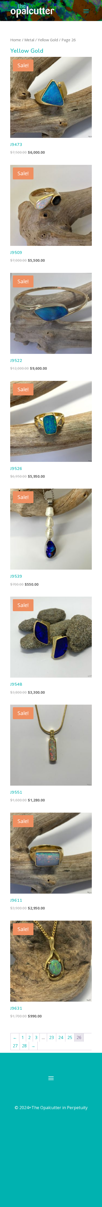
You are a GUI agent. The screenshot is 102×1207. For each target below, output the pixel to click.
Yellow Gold (48, 39)
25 (69, 1037)
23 (51, 1037)
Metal (29, 39)
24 (60, 1037)
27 (15, 1046)
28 (24, 1046)
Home (15, 39)
